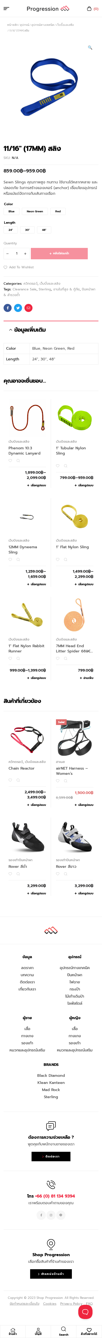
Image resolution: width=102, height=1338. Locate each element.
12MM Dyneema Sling (23, 549)
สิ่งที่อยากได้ (89, 1334)
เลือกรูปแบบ (38, 485)
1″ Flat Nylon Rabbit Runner (26, 648)
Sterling (45, 289)
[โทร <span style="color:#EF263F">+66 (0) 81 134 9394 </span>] (51, 1184)
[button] (90, 48)
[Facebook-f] (41, 1215)
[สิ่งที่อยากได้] (89, 1330)
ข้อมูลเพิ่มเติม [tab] (30, 329)
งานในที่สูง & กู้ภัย (66, 289)
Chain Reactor (22, 768)
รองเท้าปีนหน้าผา (20, 860)
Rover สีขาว (66, 866)
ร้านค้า (13, 1334)
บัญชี (38, 1334)
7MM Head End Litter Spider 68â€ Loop (73, 651)
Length (9, 222)
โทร (51, 1196)
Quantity (10, 243)
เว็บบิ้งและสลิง (65, 24)
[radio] (11, 211)
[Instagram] (51, 1215)
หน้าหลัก (12, 24)
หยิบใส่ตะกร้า (61, 253)
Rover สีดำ (18, 866)
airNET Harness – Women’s (72, 771)
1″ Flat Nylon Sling (72, 547)
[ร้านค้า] (12, 1330)
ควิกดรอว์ (30, 283)
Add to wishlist (21, 267)
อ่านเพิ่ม (88, 678)
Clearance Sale (25, 289)
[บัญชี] (38, 1330)
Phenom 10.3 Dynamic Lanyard (25, 450)
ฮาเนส (60, 761)
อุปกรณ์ (24, 24)
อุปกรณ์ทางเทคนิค (42, 24)
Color (8, 204)
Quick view (18, 460)
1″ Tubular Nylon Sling (71, 450)
